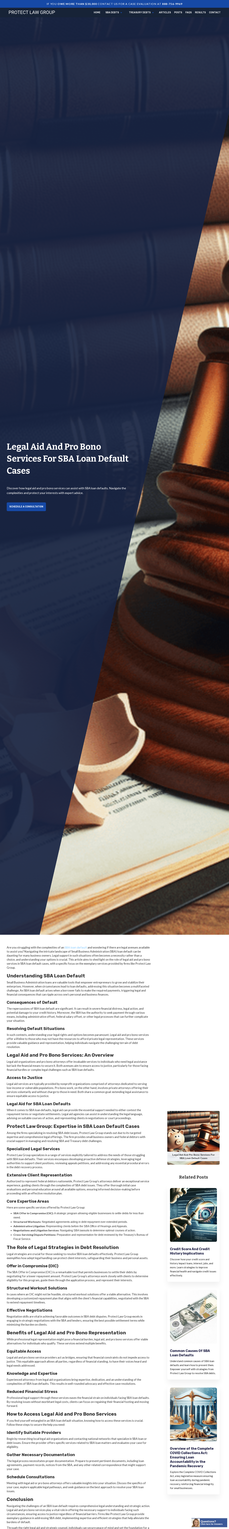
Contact (215, 12)
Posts (178, 12)
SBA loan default (76, 947)
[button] (114, 12)
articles (165, 12)
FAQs (188, 12)
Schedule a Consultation (26, 506)
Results (200, 12)
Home (97, 12)
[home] (32, 11)
